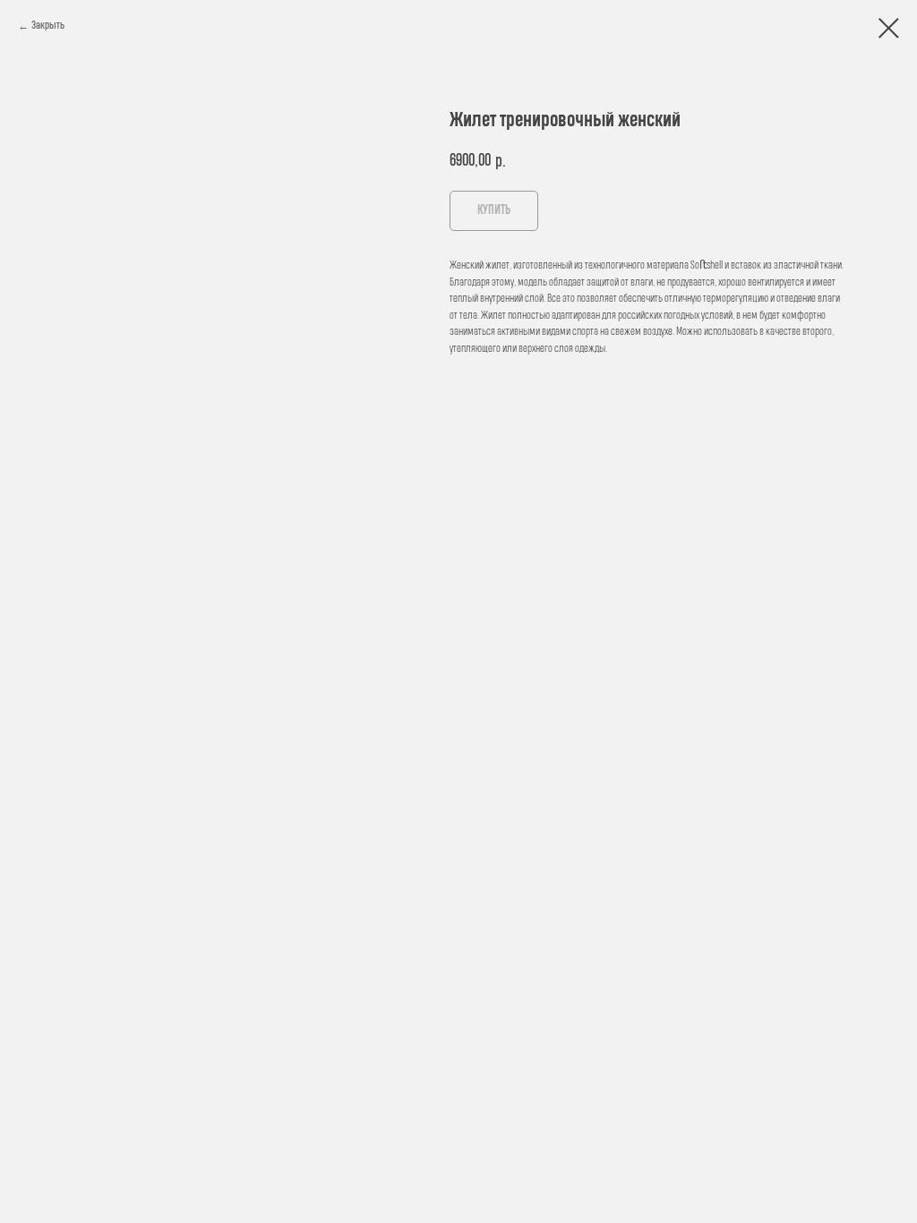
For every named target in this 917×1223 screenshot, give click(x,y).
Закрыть (47, 25)
